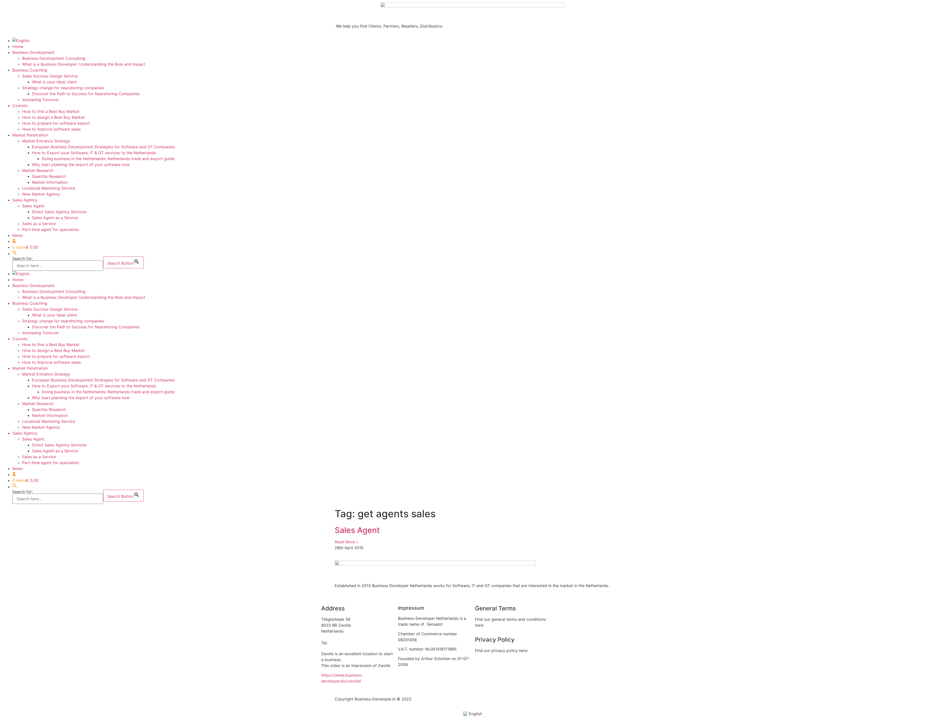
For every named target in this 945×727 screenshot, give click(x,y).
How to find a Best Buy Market (50, 111)
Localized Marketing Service (48, 188)
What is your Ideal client (54, 81)
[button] (14, 253)
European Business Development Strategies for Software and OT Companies (103, 146)
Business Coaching (29, 70)
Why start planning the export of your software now (81, 164)
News (17, 235)
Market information (50, 182)
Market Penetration (30, 135)
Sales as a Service (39, 223)
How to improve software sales (51, 129)
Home (17, 46)
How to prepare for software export (56, 123)
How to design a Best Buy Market (53, 117)
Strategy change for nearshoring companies (63, 87)
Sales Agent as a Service (55, 217)
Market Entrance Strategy (46, 140)
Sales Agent (33, 205)
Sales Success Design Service (50, 76)
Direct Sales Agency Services (59, 211)
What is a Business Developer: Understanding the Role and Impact (83, 64)
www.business (348, 675)
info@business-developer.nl (346, 637)
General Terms (498, 625)
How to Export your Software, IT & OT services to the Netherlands (94, 152)
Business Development (33, 52)
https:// (328, 675)
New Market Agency (41, 194)
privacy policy (488, 659)
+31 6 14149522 (344, 642)
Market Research (37, 170)
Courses (20, 105)
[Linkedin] (558, 612)
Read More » (346, 541)
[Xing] (571, 612)
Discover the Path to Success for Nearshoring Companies (86, 93)
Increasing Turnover (40, 99)
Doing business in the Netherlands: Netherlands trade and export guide (108, 158)
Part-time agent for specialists (50, 229)
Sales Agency (24, 199)
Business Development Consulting (53, 58)
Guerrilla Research (49, 176)
